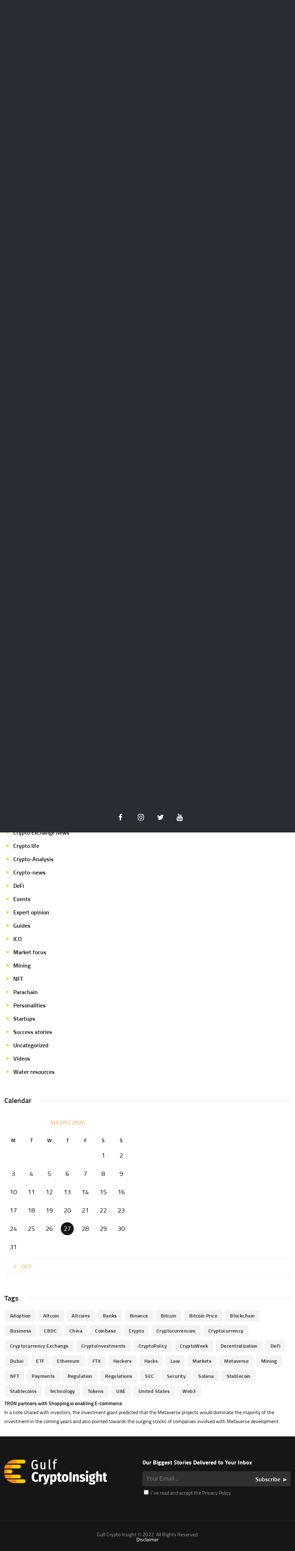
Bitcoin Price (203, 1315)
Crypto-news (29, 872)
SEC (149, 1376)
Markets (202, 1361)
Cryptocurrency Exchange (39, 1345)
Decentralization (239, 1345)
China (75, 1330)
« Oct (24, 1266)
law (175, 1361)
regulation (80, 1376)
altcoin (51, 1315)
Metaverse (236, 1361)
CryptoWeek (194, 1345)
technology (62, 1391)
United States (154, 1391)
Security (176, 1376)
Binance (139, 1315)
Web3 (189, 1391)
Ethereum (68, 1361)
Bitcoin (169, 1315)
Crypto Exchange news (41, 832)
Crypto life (26, 845)
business (20, 1330)
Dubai (16, 1361)
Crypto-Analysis (33, 859)
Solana (206, 1376)
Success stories (32, 1032)
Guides (22, 925)
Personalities (29, 1005)
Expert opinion (31, 912)
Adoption (20, 1315)
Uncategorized (31, 1045)
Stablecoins (23, 1391)
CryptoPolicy (153, 1345)
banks (110, 1315)
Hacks (151, 1361)
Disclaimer (147, 1539)
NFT (18, 978)
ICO (17, 938)
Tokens (96, 1391)
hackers (122, 1361)
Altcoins (81, 1315)
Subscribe (267, 1479)
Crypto (136, 1330)
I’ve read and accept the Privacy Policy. (191, 1492)
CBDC (50, 1330)
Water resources (34, 1071)
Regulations (119, 1376)
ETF (40, 1361)
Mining (22, 965)
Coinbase (105, 1330)
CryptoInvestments (103, 1345)
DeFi (18, 885)
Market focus (29, 952)
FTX (96, 1361)
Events (22, 899)
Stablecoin (239, 1376)
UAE (121, 1391)
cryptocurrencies (176, 1330)
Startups (24, 1018)
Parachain (25, 992)
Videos (21, 1058)
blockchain (242, 1315)
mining (269, 1361)
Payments (43, 1376)
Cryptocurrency (226, 1330)
